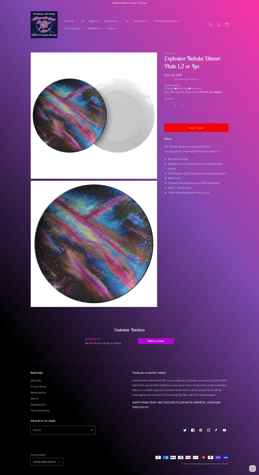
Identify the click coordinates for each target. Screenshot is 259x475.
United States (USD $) (44, 461)
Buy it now (196, 128)
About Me (36, 380)
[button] (71, 21)
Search (34, 398)
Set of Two (182, 88)
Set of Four (196, 88)
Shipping (168, 79)
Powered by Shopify (219, 464)
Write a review (156, 341)
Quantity (168, 98)
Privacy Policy (38, 386)
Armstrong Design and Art (200, 464)
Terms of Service (40, 410)
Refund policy (38, 392)
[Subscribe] (91, 430)
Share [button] (171, 201)
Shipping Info (38, 404)
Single (171, 88)
